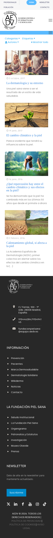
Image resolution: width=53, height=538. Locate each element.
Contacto (16, 392)
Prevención (17, 358)
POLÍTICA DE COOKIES (22, 524)
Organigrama (18, 428)
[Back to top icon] (47, 532)
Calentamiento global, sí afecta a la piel (26, 244)
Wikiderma (17, 381)
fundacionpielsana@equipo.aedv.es (29, 330)
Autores (12, 42)
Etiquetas (27, 38)
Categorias (11, 38)
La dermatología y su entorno (24, 83)
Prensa (15, 451)
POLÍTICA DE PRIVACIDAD (26, 521)
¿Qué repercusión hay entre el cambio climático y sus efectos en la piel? (25, 187)
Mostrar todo (40, 42)
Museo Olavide (19, 445)
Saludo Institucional (22, 417)
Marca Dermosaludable (24, 369)
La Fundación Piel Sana (24, 423)
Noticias (16, 386)
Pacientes (17, 364)
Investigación (19, 440)
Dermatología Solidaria (24, 375)
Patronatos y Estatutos (24, 434)
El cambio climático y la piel (24, 135)
